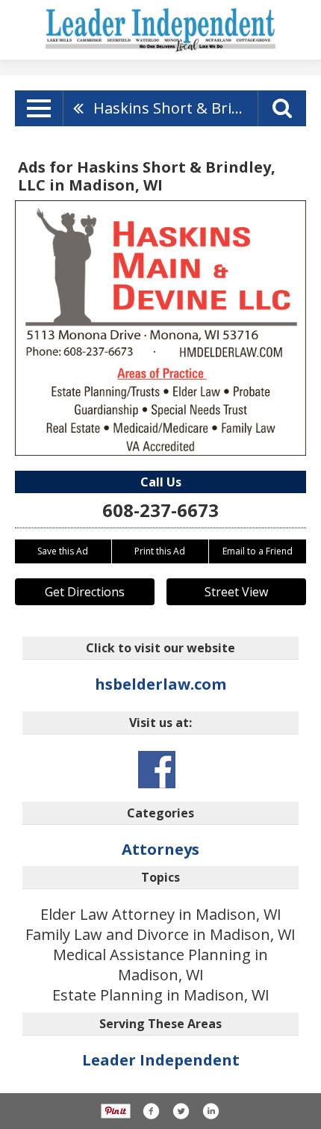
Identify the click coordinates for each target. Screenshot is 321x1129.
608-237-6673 (160, 510)
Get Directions (85, 592)
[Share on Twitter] (180, 1111)
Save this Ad (62, 551)
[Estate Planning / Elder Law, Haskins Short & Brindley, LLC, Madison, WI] (160, 328)
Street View (236, 592)
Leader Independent (161, 1060)
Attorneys (160, 849)
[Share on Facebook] (150, 1111)
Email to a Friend (257, 551)
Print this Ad (159, 551)
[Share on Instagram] (210, 1111)
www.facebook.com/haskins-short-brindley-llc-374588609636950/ (156, 769)
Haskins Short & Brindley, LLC (175, 108)
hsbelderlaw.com (160, 684)
